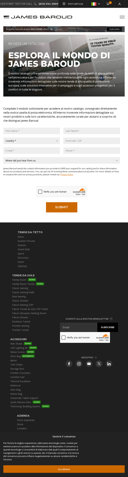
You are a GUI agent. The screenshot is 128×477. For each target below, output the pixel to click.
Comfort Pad (17, 377)
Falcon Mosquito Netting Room (29, 313)
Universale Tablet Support (24, 398)
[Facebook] (69, 363)
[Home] (37, 17)
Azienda (23, 415)
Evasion (22, 245)
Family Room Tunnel (27, 283)
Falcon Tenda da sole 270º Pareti (30, 309)
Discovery (23, 257)
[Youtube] (89, 363)
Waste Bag (16, 393)
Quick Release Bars (25, 402)
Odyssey (22, 266)
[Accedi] (119, 4)
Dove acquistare (26, 420)
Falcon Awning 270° (23, 304)
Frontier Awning (20, 325)
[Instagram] (79, 363)
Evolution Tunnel (21, 321)
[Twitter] (99, 363)
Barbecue (15, 385)
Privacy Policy (66, 174)
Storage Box (17, 368)
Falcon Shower (20, 317)
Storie (20, 424)
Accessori (18, 339)
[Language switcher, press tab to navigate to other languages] (95, 4)
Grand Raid (24, 249)
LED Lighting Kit (23, 347)
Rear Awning (19, 296)
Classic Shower (20, 300)
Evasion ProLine (26, 241)
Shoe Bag (21, 356)
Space (21, 253)
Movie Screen (21, 352)
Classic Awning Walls (23, 292)
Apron (13, 360)
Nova (21, 236)
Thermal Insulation (20, 381)
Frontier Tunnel (20, 329)
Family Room (23, 279)
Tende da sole (23, 275)
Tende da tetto (30, 232)
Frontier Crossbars (20, 372)
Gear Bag (15, 389)
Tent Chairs (16, 364)
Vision (21, 261)
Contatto (22, 428)
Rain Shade (20, 343)
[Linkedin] (109, 363)
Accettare (64, 469)
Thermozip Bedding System (29, 406)
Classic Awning (20, 288)
